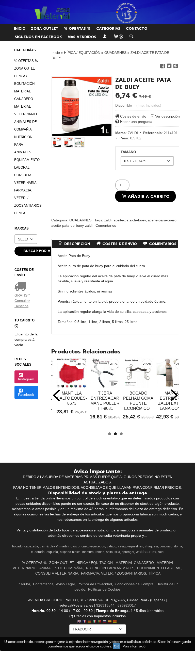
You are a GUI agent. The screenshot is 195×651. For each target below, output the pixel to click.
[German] (89, 621)
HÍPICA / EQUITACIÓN (24, 80)
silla (117, 552)
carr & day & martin (54, 546)
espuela (52, 552)
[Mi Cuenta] (104, 37)
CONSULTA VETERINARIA (25, 179)
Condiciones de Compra (134, 584)
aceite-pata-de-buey (129, 220)
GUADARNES (80, 220)
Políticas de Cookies (104, 589)
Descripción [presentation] (76, 244)
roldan (99, 552)
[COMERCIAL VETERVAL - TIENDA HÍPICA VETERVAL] (97, 12)
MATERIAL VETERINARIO (25, 110)
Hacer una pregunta (136, 122)
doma (178, 546)
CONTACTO (136, 28)
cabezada (31, 546)
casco (75, 546)
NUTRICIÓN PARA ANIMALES (23, 144)
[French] (84, 621)
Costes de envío (133, 116)
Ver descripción (167, 116)
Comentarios (105, 225)
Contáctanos (43, 584)
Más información (135, 646)
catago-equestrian (130, 546)
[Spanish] (110, 621)
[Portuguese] (100, 621)
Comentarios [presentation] (162, 244)
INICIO (19, 28)
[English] (79, 621)
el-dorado (37, 552)
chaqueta (151, 546)
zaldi (107, 220)
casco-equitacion (93, 546)
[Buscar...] (131, 37)
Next (174, 395)
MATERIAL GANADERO (23, 95)
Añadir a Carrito (148, 196)
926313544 (105, 605)
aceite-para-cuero (162, 220)
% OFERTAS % (77, 28)
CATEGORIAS (108, 28)
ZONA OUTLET (44, 28)
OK (116, 646)
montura (88, 552)
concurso (166, 546)
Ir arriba (24, 584)
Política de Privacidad (94, 584)
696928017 (127, 605)
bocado (17, 546)
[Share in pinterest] (175, 66)
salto (109, 552)
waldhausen (146, 552)
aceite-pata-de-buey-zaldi (71, 225)
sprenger (128, 552)
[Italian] (94, 621)
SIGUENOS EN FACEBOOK (38, 37)
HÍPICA (19, 213)
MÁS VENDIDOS (82, 37)
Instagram (26, 379)
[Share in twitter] (169, 66)
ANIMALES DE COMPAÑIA (25, 125)
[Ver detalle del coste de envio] (21, 287)
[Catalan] (115, 621)
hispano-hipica (70, 552)
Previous (56, 395)
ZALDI (133, 133)
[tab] (74, 244)
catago (111, 546)
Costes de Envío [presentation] (119, 244)
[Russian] (105, 621)
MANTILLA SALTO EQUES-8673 (72, 398)
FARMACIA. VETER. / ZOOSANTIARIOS (26, 197)
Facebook (26, 395)
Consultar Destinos (22, 303)
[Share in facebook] (162, 66)
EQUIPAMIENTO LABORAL (26, 163)
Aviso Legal (65, 584)
